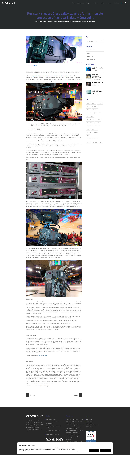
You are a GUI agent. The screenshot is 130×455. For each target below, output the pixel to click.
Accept (105, 450)
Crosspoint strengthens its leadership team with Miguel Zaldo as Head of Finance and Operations (75, 426)
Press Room (90, 56)
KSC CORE (94, 129)
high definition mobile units (93, 126)
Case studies (43, 21)
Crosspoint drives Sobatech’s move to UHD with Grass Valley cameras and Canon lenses (74, 421)
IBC (88, 129)
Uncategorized (91, 59)
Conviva (95, 109)
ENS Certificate (89, 426)
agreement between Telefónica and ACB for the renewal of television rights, (50, 76)
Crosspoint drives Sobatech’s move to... (98, 67)
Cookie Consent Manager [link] (24, 445)
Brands (102, 3)
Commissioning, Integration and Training (53, 427)
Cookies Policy (89, 423)
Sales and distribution (51, 419)
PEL (88, 135)
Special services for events (52, 434)
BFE (88, 106)
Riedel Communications (92, 139)
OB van (96, 132)
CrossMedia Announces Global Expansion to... (97, 91)
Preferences (82, 450)
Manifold (89, 132)
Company (88, 3)
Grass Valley (90, 122)
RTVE (88, 142)
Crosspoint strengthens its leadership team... (97, 76)
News (88, 53)
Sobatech (95, 142)
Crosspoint (80, 3)
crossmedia (89, 113)
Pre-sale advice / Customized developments (53, 422)
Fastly (99, 119)
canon (88, 109)
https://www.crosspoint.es (45, 385)
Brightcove (94, 106)
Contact (116, 3)
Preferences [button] (28, 450)
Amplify (93, 103)
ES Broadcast (90, 116)
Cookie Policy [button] (55, 449)
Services (95, 3)
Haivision (98, 122)
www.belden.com (43, 355)
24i (88, 103)
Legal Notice (89, 419)
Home (73, 3)
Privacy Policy (89, 421)
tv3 (101, 142)
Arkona (99, 103)
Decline (94, 450)
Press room (109, 3)
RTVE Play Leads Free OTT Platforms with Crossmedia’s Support (74, 431)
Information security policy (92, 425)
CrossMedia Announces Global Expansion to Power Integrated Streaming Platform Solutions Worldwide (73, 436)
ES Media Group (90, 119)
